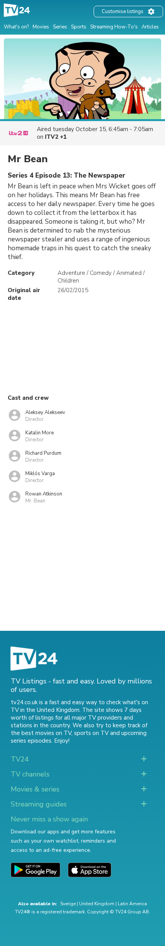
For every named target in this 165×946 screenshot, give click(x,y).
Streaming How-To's (114, 26)
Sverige (68, 904)
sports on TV (91, 733)
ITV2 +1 (56, 137)
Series (60, 26)
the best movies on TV (41, 733)
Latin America (132, 904)
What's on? (16, 26)
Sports (78, 26)
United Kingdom (96, 904)
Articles (150, 26)
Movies (41, 26)
